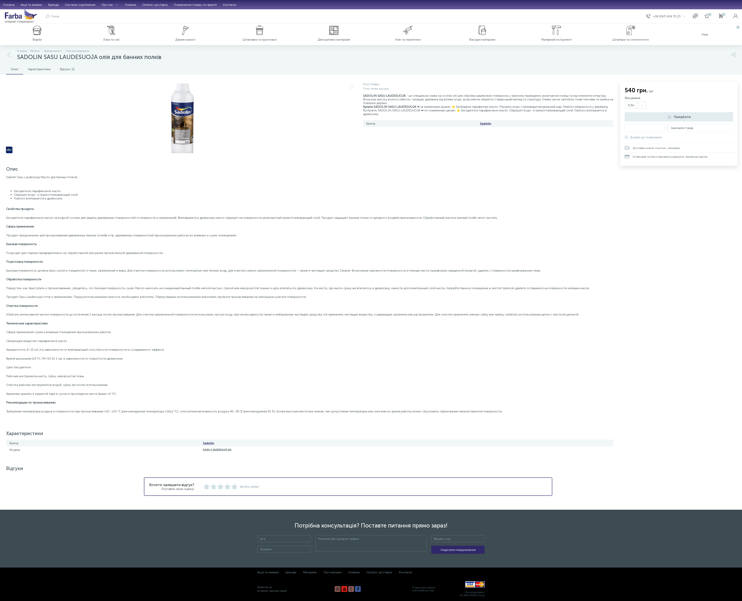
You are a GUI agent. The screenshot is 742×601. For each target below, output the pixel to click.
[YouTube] (344, 589)
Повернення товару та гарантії (195, 5)
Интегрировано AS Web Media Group (472, 594)
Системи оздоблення (80, 5)
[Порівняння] (695, 16)
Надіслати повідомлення (458, 550)
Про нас (107, 5)
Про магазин (332, 572)
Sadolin (485, 123)
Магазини (310, 572)
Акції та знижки (31, 5)
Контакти (229, 5)
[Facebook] (358, 589)
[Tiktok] (351, 589)
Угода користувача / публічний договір (424, 589)
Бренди (53, 5)
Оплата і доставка (155, 5)
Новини (130, 5)
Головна (8, 5)
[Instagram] (337, 589)
